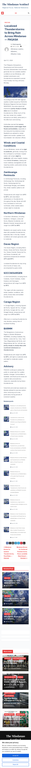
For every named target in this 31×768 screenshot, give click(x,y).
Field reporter (17, 44)
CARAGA (20, 677)
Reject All (15, 764)
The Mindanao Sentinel (15, 4)
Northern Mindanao (19, 658)
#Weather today (16, 54)
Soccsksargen (9, 695)
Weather (7, 22)
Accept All (15, 755)
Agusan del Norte (10, 677)
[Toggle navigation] (16, 13)
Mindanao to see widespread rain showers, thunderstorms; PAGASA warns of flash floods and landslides (18, 408)
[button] (28, 13)
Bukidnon (7, 658)
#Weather (14, 51)
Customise (15, 760)
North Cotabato (10, 692)
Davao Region (20, 714)
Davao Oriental (9, 714)
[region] (15, 754)
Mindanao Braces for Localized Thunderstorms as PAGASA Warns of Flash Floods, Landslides (18, 434)
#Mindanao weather (17, 49)
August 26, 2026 (11, 666)
